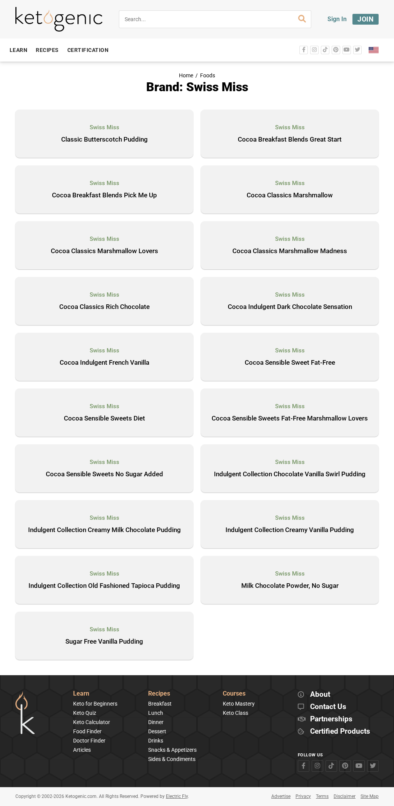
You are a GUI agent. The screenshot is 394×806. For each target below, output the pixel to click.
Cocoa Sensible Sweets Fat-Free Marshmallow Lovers (290, 418)
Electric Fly (177, 796)
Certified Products (340, 732)
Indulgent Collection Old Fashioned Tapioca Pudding (104, 585)
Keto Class (235, 713)
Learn (81, 694)
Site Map (370, 796)
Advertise (280, 796)
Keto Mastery (239, 704)
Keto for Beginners (95, 704)
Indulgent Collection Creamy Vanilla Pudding (289, 530)
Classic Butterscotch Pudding (104, 139)
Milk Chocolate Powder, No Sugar (290, 585)
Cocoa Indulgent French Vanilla (104, 362)
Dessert (157, 731)
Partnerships (331, 719)
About (320, 695)
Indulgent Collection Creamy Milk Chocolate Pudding (104, 530)
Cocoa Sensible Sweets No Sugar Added (104, 474)
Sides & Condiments (171, 759)
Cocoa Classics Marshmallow (290, 195)
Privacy (303, 796)
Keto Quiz (84, 713)
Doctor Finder (89, 741)
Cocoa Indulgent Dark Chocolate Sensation (290, 307)
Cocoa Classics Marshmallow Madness (289, 251)
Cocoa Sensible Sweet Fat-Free (290, 362)
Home (186, 75)
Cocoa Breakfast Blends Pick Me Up (104, 195)
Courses (234, 694)
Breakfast (160, 704)
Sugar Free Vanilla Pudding (104, 641)
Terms (322, 796)
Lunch (155, 713)
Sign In (337, 19)
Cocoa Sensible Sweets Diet (104, 418)
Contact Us (328, 707)
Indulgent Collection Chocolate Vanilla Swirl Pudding (290, 474)
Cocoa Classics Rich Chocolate (104, 307)
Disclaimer (345, 796)
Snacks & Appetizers (172, 750)
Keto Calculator (91, 722)
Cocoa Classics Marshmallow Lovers (104, 251)
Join (365, 19)
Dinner (156, 722)
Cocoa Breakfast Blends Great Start (290, 139)
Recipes (159, 694)
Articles (82, 750)
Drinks (155, 741)
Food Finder (87, 731)
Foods (207, 75)
